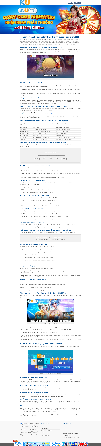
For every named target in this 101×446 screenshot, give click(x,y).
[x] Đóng (16, 440)
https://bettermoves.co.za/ (57, 113)
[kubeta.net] (26, 2)
